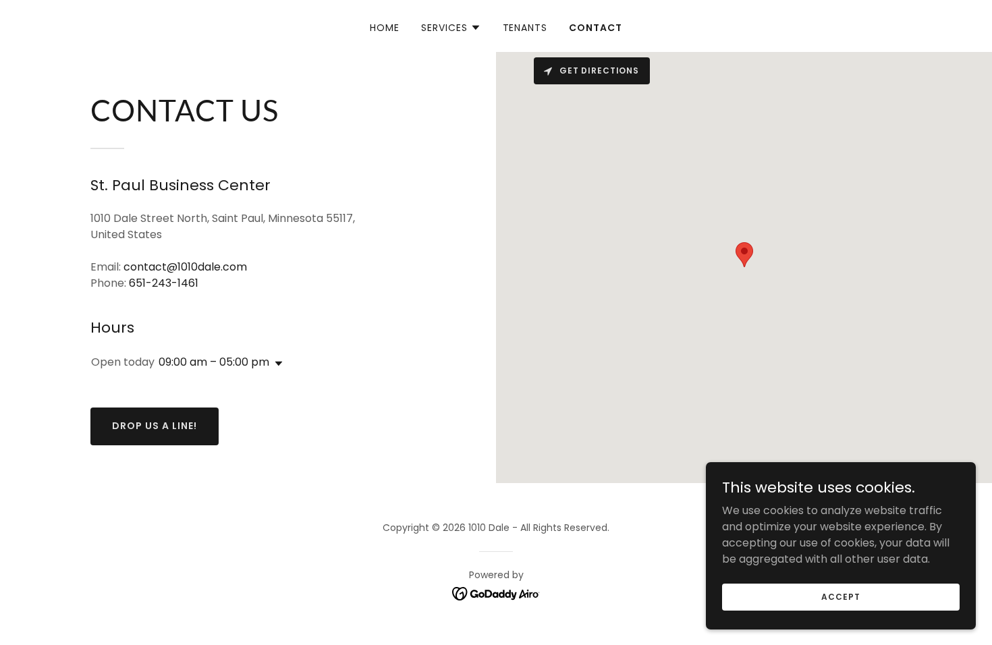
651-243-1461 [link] (163, 283)
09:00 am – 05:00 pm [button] (214, 362)
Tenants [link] (525, 27)
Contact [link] (595, 27)
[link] (496, 593)
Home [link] (384, 27)
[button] (451, 28)
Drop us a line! (154, 425)
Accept (840, 596)
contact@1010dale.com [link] (185, 267)
